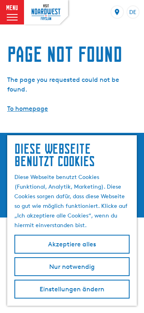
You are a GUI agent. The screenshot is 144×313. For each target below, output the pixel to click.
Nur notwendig (72, 266)
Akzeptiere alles (72, 244)
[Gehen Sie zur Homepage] (46, 12)
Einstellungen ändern (72, 289)
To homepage (27, 108)
